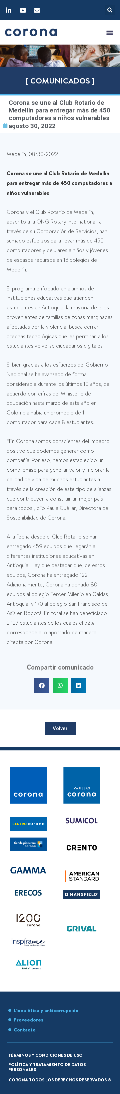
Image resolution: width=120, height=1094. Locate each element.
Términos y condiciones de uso (45, 1055)
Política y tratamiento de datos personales (47, 1067)
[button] (110, 10)
